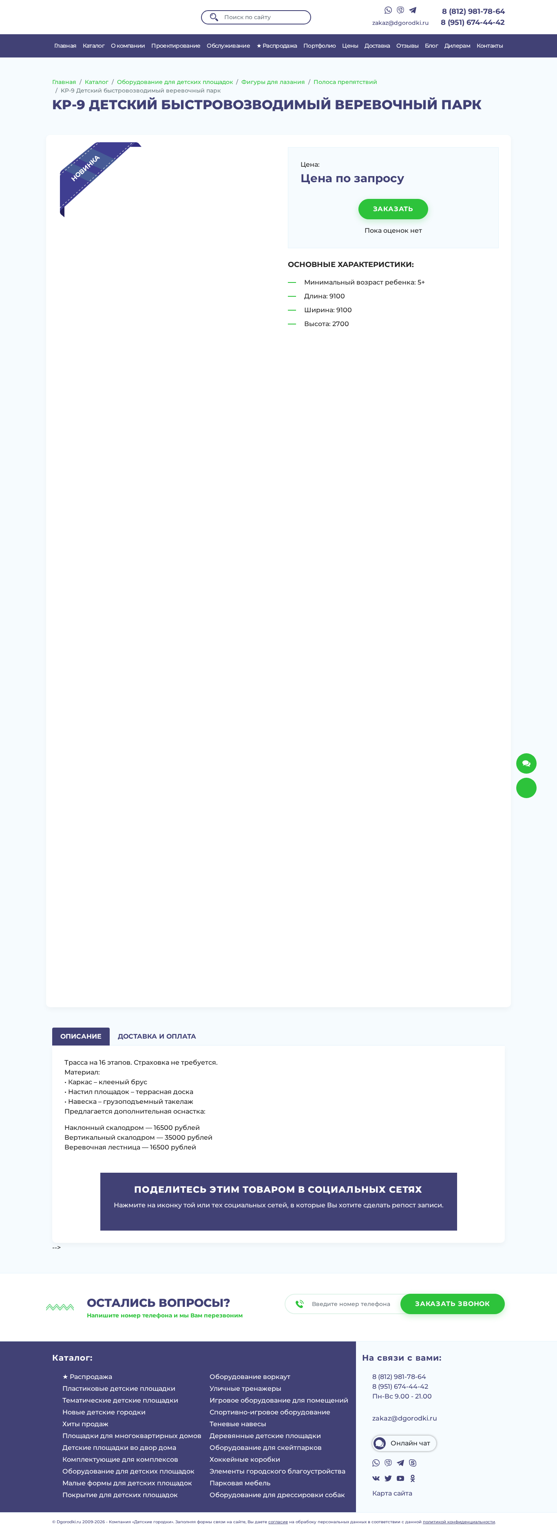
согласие (278, 1521)
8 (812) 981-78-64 (473, 11)
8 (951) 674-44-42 (473, 22)
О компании (128, 45)
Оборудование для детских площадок (128, 1471)
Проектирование (175, 45)
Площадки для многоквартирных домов (131, 1436)
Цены (350, 45)
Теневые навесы (238, 1424)
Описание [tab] (81, 1036)
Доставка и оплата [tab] (157, 1036)
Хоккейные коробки (245, 1459)
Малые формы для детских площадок (127, 1483)
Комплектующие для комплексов (120, 1459)
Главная (65, 45)
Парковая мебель (240, 1483)
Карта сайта (392, 1493)
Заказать (393, 209)
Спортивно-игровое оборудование (270, 1412)
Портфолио (319, 45)
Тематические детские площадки (120, 1400)
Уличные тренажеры (245, 1388)
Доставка (377, 45)
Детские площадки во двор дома (119, 1448)
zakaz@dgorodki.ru (400, 22)
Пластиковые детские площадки (118, 1388)
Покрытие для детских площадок (120, 1495)
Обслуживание (228, 45)
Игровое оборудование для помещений (279, 1400)
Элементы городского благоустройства (277, 1471)
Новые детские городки (104, 1412)
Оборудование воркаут (250, 1377)
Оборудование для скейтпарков (266, 1448)
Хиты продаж (85, 1424)
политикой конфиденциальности (459, 1521)
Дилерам (457, 45)
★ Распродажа (276, 45)
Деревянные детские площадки (265, 1436)
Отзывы (407, 45)
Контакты (490, 45)
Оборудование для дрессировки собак (277, 1495)
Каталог (93, 45)
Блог (431, 45)
